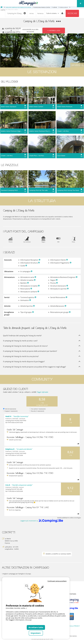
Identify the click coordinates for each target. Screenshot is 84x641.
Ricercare (72, 13)
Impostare (36, 633)
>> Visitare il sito (53, 30)
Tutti (10, 409)
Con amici (38, 409)
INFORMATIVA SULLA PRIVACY (70, 626)
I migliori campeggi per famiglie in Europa (16, 574)
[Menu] (80, 3)
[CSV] (70, 601)
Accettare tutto (35, 627)
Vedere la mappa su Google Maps (58, 554)
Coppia (11, 411)
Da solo (37, 411)
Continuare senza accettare (57, 581)
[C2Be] (70, 608)
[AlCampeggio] (28, 3)
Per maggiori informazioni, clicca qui (19, 620)
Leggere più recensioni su (29, 521)
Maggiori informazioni (42, 392)
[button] (39, 260)
